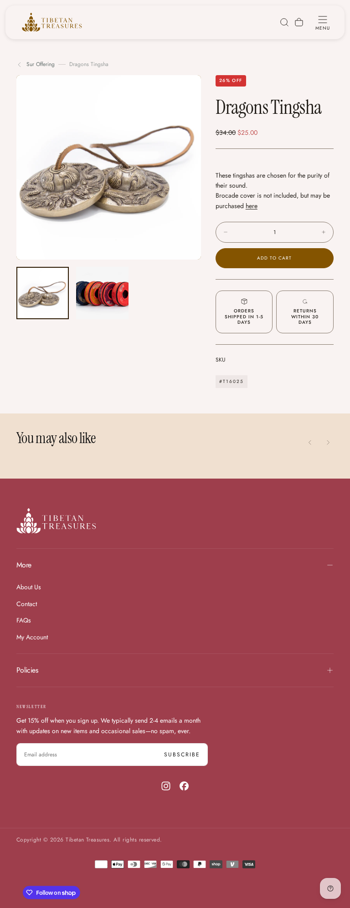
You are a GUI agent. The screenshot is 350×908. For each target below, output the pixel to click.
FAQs (23, 620)
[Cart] (298, 22)
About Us (28, 587)
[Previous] (309, 442)
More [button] (23, 565)
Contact (26, 603)
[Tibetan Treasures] (56, 521)
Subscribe (182, 754)
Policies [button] (27, 670)
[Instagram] (165, 785)
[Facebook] (184, 785)
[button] (322, 22)
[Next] (328, 442)
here (251, 205)
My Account (32, 637)
